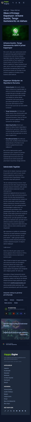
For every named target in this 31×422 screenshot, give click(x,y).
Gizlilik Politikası (8, 392)
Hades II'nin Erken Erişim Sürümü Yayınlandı (16, 333)
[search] (13, 2)
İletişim (6, 382)
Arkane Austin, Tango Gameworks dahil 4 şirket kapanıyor (14, 45)
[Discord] (17, 411)
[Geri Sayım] (8, 411)
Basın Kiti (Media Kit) (9, 401)
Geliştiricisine (7, 396)
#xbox (5, 300)
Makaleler (6, 373)
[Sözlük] (5, 411)
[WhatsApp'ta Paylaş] (10, 313)
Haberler (6, 368)
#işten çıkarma (8, 303)
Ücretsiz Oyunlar (8, 378)
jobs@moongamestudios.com (18, 283)
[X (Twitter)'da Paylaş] (6, 313)
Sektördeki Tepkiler (11, 167)
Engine (11, 354)
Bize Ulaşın (7, 403)
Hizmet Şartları (8, 389)
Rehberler (6, 375)
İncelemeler (7, 370)
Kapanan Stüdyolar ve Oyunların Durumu (12, 81)
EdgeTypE (6, 10)
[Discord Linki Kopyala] (21, 313)
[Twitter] (11, 411)
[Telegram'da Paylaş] (17, 313)
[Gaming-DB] (25, 411)
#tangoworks (20, 300)
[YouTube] (19, 411)
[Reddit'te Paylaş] (13, 313)
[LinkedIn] (22, 411)
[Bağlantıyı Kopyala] (24, 313)
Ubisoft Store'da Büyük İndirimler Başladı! (15, 325)
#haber (16, 303)
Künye (5, 399)
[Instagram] (14, 411)
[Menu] (23, 2)
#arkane (12, 300)
